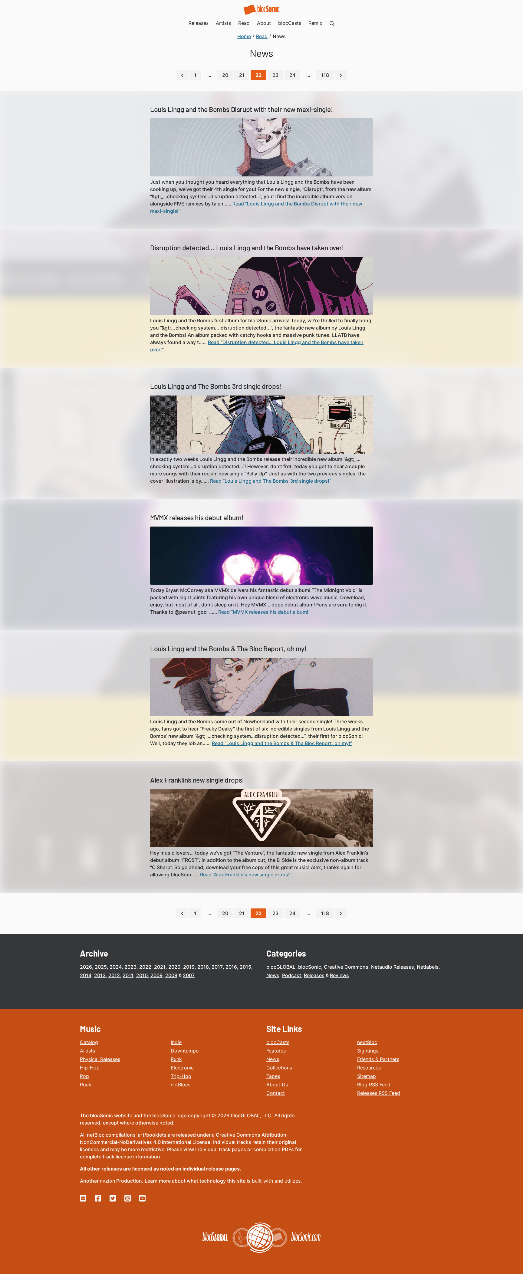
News (272, 975)
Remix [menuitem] (315, 23)
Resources (369, 1068)
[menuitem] (332, 23)
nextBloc (367, 1042)
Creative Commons (346, 967)
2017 (217, 967)
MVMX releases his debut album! (197, 517)
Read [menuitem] (244, 23)
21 (242, 75)
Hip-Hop (90, 1068)
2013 (100, 975)
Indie (176, 1042)
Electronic (182, 1068)
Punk (176, 1059)
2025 (101, 967)
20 (225, 75)
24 (292, 75)
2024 (116, 967)
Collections (279, 1068)
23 (275, 75)
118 (325, 75)
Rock (85, 1085)
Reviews (339, 975)
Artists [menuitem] (223, 23)
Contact (275, 1093)
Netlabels (428, 967)
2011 (128, 975)
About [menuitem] (264, 23)
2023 (130, 967)
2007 (189, 975)
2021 (160, 967)
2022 (145, 967)
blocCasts (277, 1042)
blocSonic (309, 967)
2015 (245, 967)
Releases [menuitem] (199, 23)
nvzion (107, 1181)
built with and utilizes (276, 1181)
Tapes (273, 1076)
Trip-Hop (181, 1076)
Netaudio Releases (392, 967)
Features (276, 1051)
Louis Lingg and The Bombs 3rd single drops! (215, 386)
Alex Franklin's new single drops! (197, 780)
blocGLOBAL (280, 967)
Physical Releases (100, 1059)
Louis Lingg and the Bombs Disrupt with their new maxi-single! (241, 109)
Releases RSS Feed (378, 1093)
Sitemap (366, 1076)
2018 (203, 967)
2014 (85, 975)
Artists (87, 1051)
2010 (142, 975)
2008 (171, 975)
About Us (277, 1085)
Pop (84, 1076)
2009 (156, 975)
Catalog (89, 1042)
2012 (114, 975)
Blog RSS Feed (373, 1085)
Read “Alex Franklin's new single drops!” (245, 875)
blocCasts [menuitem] (289, 23)
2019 (189, 967)
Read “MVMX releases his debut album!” (264, 612)
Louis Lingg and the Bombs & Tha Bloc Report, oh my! (228, 648)
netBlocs (180, 1085)
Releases (314, 975)
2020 (174, 967)
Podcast (291, 975)
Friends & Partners (378, 1059)
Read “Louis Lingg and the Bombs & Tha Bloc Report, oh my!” (282, 743)
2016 (231, 967)
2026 (86, 967)
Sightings (367, 1051)
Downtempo (185, 1051)
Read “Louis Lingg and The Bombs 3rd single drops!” (270, 481)
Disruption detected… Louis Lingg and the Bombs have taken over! (247, 247)
